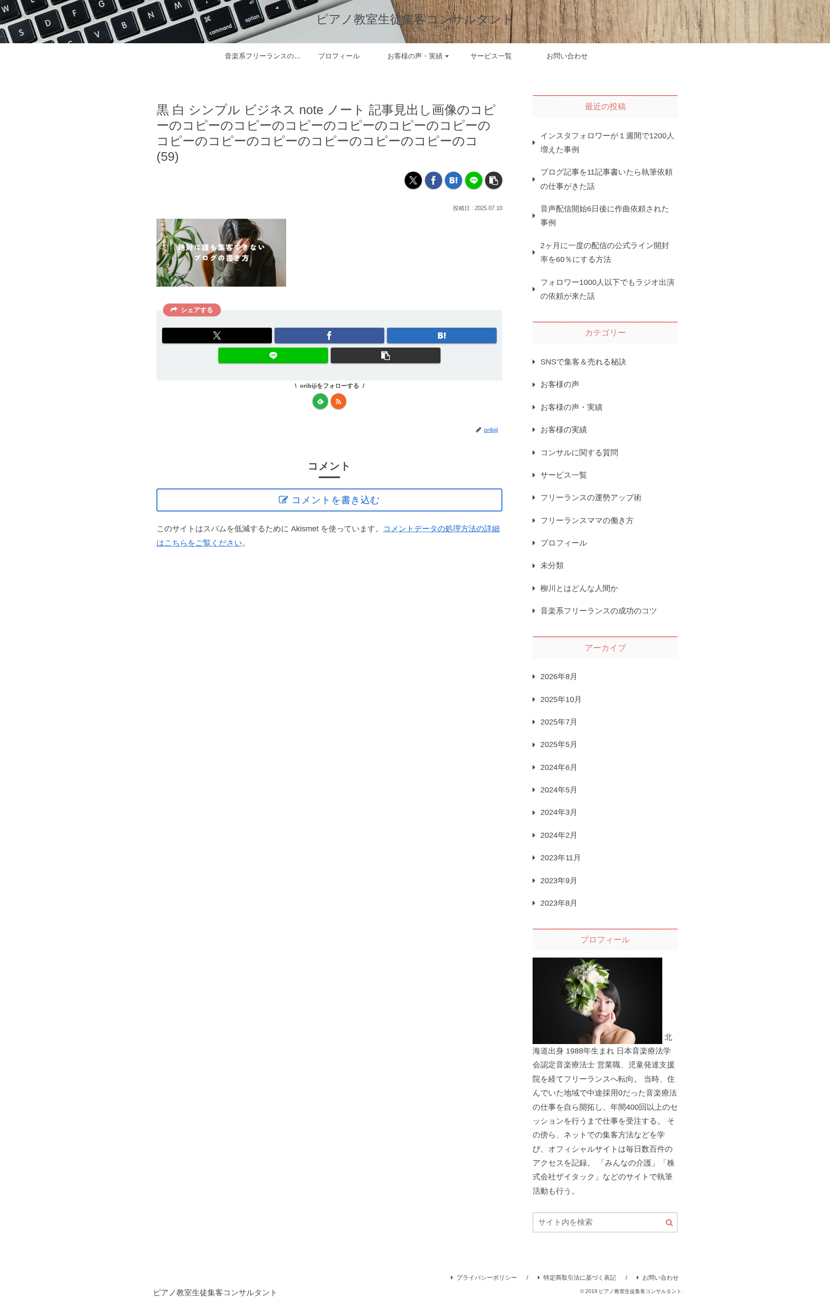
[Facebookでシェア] (433, 180)
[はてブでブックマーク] (453, 180)
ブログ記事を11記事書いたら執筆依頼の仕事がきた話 (606, 179)
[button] (493, 180)
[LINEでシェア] (473, 180)
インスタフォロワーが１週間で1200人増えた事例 (607, 142)
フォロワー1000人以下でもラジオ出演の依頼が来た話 (607, 289)
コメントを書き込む (335, 500)
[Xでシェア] (413, 180)
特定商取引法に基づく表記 (579, 1277)
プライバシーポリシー (486, 1277)
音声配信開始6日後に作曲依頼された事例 (604, 215)
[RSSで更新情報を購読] (338, 401)
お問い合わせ (660, 1277)
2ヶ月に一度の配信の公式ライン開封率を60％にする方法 (604, 252)
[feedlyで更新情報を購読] (320, 401)
